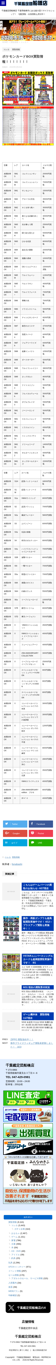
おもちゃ (15, 1233)
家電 (13, 1240)
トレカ (8, 857)
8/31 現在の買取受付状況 (36, 987)
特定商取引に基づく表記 (19, 1350)
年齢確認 (12, 1295)
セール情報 (13, 1275)
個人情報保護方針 (40, 1350)
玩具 (10, 1262)
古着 (13, 1244)
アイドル (15, 1254)
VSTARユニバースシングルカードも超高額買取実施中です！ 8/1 (38, 959)
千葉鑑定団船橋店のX (31, 1307)
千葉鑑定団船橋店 (28, 1336)
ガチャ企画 (19, 1229)
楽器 (10, 1287)
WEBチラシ (13, 1291)
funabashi (17, 864)
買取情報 (16, 857)
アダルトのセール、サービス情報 (27, 1278)
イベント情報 (14, 1271)
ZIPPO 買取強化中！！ (21, 1039)
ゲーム (14, 1237)
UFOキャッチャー (16, 1267)
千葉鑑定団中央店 (28, 1328)
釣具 (13, 1258)
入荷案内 (12, 1283)
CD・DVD (16, 1251)
